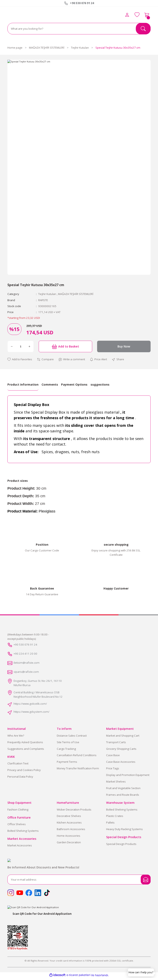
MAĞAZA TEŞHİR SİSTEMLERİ (75, 294)
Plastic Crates (114, 816)
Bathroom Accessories (71, 829)
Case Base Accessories (120, 762)
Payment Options (74, 384)
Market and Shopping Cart (122, 735)
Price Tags (112, 768)
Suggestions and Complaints (25, 749)
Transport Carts (116, 742)
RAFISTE (43, 300)
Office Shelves (16, 824)
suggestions (100, 384)
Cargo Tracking (66, 749)
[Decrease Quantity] (12, 346)
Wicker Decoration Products (74, 809)
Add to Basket (68, 346)
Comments (50, 384)
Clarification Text (17, 763)
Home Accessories (68, 836)
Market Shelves (116, 781)
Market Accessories (19, 845)
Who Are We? (15, 735)
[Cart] (147, 15)
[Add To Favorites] (19, 359)
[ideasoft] (57, 975)
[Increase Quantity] (29, 346)
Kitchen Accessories (69, 822)
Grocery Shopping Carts (121, 749)
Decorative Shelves (69, 816)
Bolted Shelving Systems (23, 831)
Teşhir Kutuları (47, 294)
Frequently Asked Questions (25, 742)
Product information (22, 384)
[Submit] (146, 879)
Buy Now (123, 346)
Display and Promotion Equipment (127, 775)
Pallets (110, 822)
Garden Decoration (69, 842)
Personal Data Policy (20, 776)
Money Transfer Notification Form (78, 768)
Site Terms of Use (68, 742)
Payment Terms (67, 762)
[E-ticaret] (78, 975)
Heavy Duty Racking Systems (124, 829)
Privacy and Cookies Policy (24, 770)
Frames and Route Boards (122, 795)
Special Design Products (121, 844)
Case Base (113, 755)
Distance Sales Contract (72, 735)
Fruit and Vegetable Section (123, 788)
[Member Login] (127, 14)
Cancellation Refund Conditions (76, 755)
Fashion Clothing (17, 809)
